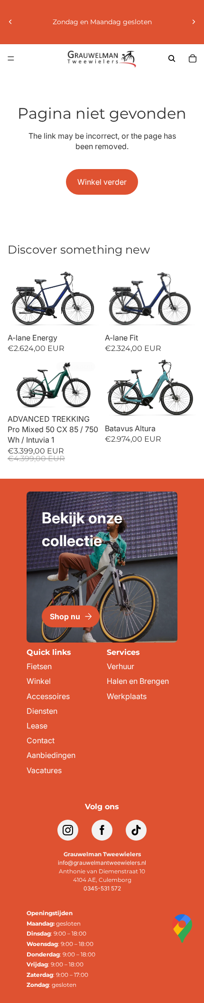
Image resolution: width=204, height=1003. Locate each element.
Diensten (42, 711)
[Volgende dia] (193, 21)
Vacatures (44, 770)
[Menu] (11, 58)
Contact (41, 740)
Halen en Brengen (138, 681)
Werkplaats (127, 696)
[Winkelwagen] (192, 58)
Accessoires (48, 696)
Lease (37, 725)
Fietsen (39, 666)
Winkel (39, 681)
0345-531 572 (102, 888)
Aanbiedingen (51, 755)
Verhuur (120, 666)
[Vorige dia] (10, 21)
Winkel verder (102, 182)
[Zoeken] (171, 58)
